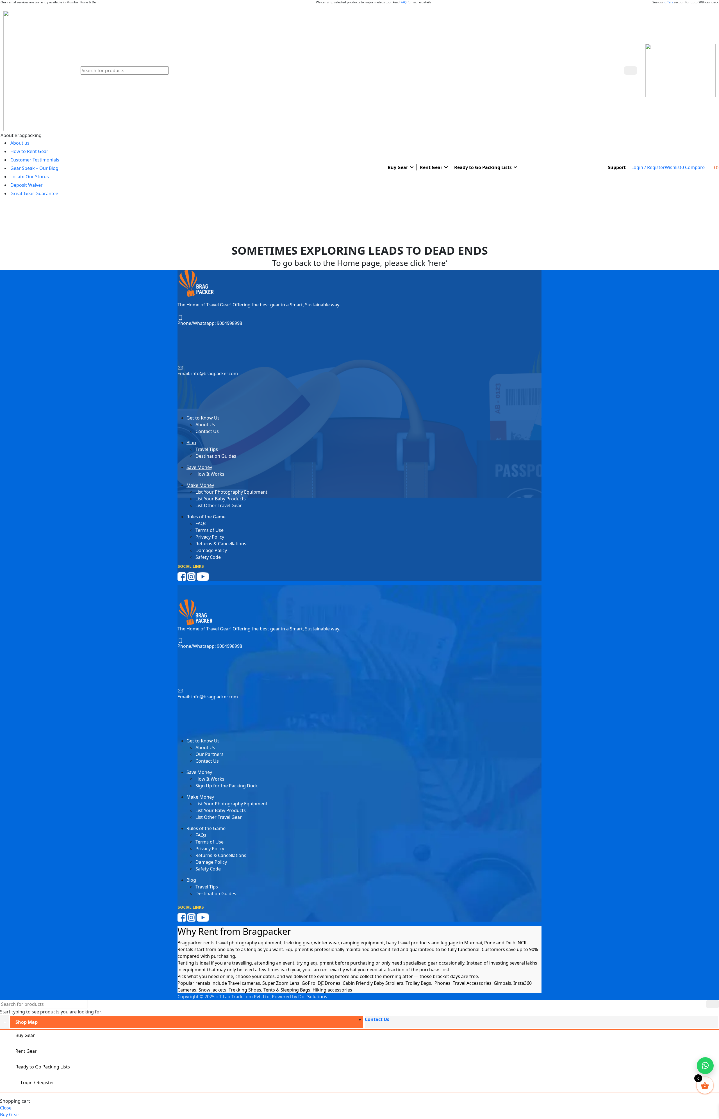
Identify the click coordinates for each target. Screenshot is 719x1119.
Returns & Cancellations (220, 544)
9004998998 (229, 323)
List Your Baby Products (220, 499)
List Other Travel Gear (218, 505)
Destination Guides (215, 456)
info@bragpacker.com (214, 373)
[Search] (630, 70)
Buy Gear (398, 167)
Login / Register (37, 1082)
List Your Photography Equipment (231, 492)
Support (617, 167)
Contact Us (207, 431)
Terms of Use (209, 530)
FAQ (404, 2)
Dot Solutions (312, 996)
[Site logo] (37, 70)
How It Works (209, 474)
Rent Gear (431, 167)
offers (669, 2)
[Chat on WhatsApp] (705, 1065)
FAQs (200, 523)
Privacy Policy (209, 537)
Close (6, 1108)
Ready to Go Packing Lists (483, 167)
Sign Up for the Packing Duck (226, 786)
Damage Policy (211, 550)
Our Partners (209, 754)
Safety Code (208, 557)
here (437, 262)
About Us (205, 424)
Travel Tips (206, 449)
